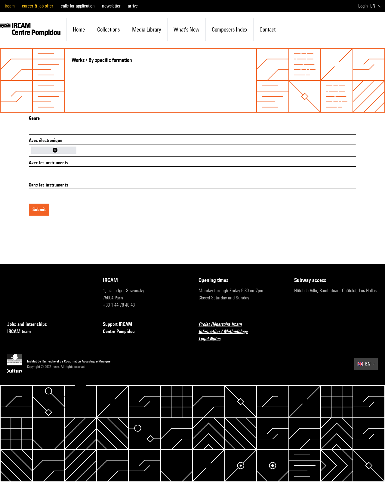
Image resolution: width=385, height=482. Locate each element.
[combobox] (192, 128)
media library (146, 29)
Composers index (229, 29)
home (79, 29)
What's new (186, 29)
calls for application (78, 6)
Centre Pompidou (119, 331)
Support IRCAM (117, 324)
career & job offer (37, 6)
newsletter (111, 6)
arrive (133, 6)
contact (268, 29)
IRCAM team (19, 331)
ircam (10, 6)
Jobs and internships (27, 324)
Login (363, 6)
